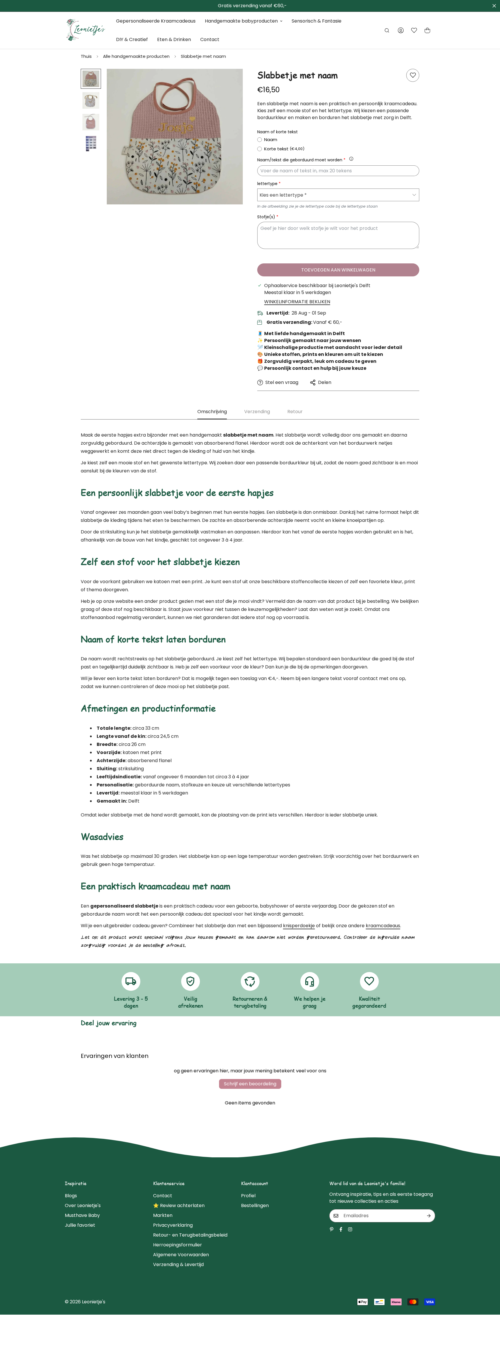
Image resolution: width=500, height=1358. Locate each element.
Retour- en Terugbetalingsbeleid (190, 1235)
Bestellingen (255, 1205)
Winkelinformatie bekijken (297, 301)
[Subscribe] (428, 1215)
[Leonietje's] (86, 30)
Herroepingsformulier (177, 1244)
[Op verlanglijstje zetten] (412, 75)
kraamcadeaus (383, 925)
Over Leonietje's (83, 1205)
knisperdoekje (299, 925)
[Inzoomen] (230, 81)
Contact (209, 39)
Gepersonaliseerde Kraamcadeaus (156, 21)
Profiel (248, 1195)
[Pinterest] (331, 1229)
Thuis (86, 56)
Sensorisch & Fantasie (316, 21)
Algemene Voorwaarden (181, 1254)
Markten (162, 1215)
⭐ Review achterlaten (179, 1205)
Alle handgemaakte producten (136, 56)
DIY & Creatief (132, 39)
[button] (427, 30)
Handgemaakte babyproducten (241, 21)
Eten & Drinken (174, 39)
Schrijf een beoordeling (250, 1083)
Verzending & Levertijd (178, 1264)
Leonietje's (93, 1301)
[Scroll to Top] (488, 1326)
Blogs (71, 1195)
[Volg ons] (341, 1229)
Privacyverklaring (173, 1225)
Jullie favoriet (80, 1225)
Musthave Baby (82, 1215)
